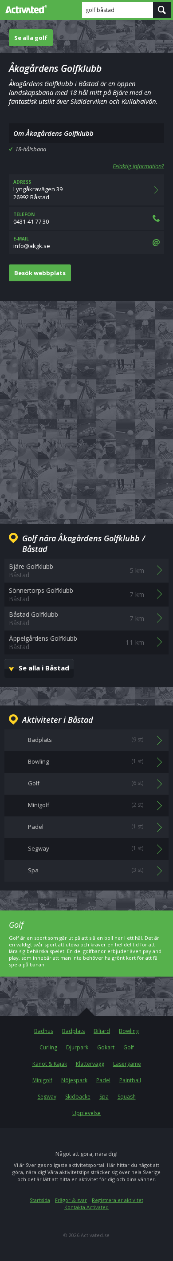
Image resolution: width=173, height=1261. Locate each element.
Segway (47, 1096)
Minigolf (42, 1080)
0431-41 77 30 (31, 218)
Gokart (105, 1047)
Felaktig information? (138, 166)
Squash (127, 1096)
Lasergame (127, 1064)
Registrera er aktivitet (117, 1200)
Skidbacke (77, 1096)
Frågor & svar (71, 1200)
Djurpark (77, 1047)
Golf (128, 1047)
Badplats (73, 1031)
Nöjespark (74, 1080)
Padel (103, 1080)
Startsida (40, 1200)
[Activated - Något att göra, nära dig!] (24, 9)
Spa (104, 1096)
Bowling (129, 1031)
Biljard (102, 1031)
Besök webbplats (40, 273)
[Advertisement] (86, 405)
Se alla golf (30, 38)
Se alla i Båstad (44, 667)
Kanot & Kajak (49, 1064)
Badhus (43, 1031)
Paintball (130, 1080)
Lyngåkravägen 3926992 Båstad (38, 190)
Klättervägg (90, 1064)
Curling (48, 1047)
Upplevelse (86, 1113)
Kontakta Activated (86, 1207)
